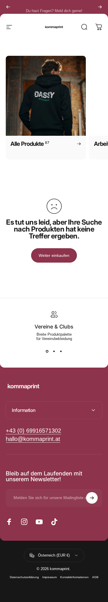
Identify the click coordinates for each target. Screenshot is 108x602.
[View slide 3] (61, 351)
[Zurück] (8, 7)
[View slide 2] (54, 351)
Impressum (49, 577)
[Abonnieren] (92, 498)
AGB (95, 577)
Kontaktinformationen (74, 577)
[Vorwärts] (100, 7)
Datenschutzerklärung (24, 577)
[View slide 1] (47, 351)
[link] (33, 439)
